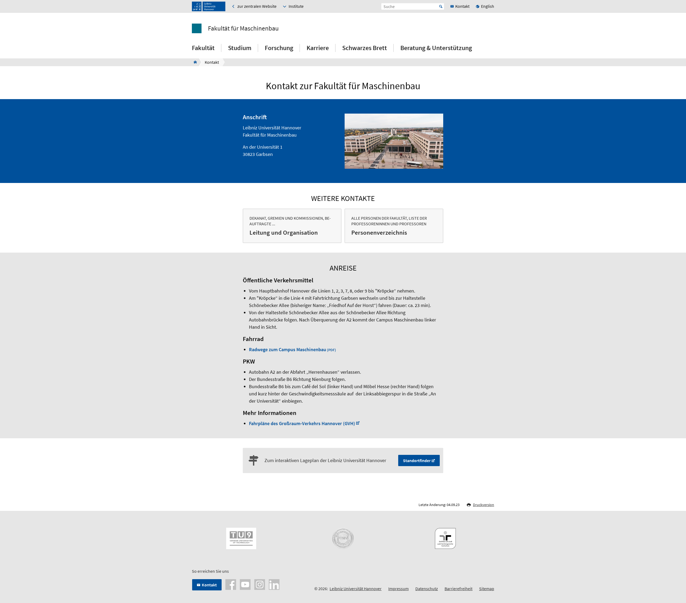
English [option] (487, 6)
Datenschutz (426, 588)
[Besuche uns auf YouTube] (245, 583)
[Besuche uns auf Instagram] (259, 583)
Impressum (398, 588)
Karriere (318, 48)
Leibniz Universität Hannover (356, 588)
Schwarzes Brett (364, 48)
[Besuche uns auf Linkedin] (274, 583)
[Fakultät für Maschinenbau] (194, 62)
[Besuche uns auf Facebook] (230, 583)
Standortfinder (417, 460)
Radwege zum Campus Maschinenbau (287, 349)
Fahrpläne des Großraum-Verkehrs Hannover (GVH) (302, 423)
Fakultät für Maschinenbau (243, 28)
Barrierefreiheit (458, 588)
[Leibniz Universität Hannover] (208, 6)
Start (441, 6)
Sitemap (486, 588)
